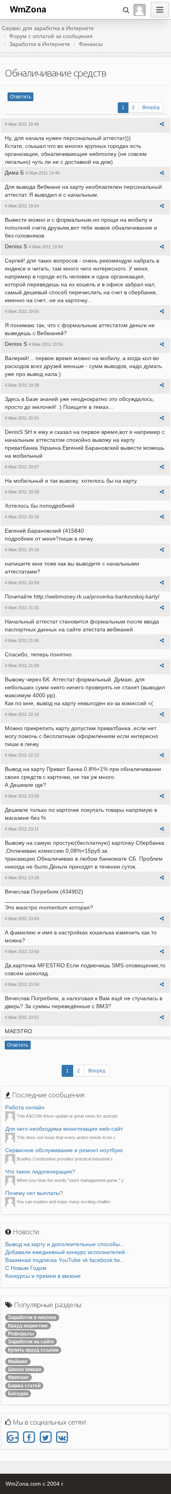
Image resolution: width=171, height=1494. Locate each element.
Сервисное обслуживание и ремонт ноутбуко (64, 1150)
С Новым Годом (26, 1268)
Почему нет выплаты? (34, 1193)
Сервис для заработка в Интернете (48, 28)
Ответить (20, 97)
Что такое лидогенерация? (40, 1171)
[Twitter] (45, 1437)
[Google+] (12, 1437)
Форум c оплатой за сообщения (51, 36)
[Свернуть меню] (160, 9)
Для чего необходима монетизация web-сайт (64, 1129)
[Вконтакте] (61, 1437)
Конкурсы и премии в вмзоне (43, 1276)
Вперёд (150, 107)
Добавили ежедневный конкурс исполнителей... (67, 1252)
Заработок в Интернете (39, 44)
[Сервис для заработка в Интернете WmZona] (27, 9)
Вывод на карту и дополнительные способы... (64, 1244)
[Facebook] (28, 1437)
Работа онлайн (25, 1107)
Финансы (91, 44)
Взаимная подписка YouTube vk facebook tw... (64, 1260)
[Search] (126, 9)
